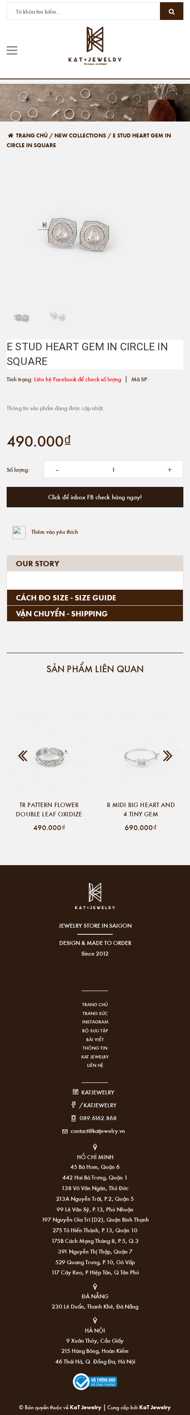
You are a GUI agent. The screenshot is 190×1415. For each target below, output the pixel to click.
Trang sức (95, 1013)
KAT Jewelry (95, 1056)
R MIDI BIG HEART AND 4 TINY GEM (141, 809)
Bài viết (95, 1039)
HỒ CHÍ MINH (95, 1156)
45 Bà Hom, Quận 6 (95, 1166)
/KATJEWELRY (98, 1104)
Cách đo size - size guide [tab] (66, 597)
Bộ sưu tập (95, 1030)
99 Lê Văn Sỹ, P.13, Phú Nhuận (95, 1209)
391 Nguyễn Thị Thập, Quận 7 (95, 1251)
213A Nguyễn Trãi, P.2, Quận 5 (95, 1198)
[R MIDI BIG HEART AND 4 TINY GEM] (141, 753)
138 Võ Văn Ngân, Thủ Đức (95, 1187)
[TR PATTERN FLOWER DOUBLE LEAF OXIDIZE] (49, 753)
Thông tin (95, 1047)
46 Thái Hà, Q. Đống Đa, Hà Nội (95, 1361)
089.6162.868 (98, 1117)
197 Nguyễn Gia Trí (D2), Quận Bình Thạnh (95, 1219)
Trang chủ (95, 1004)
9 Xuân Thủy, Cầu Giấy (95, 1340)
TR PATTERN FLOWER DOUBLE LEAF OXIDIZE (49, 809)
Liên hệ (95, 1065)
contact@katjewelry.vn (98, 1130)
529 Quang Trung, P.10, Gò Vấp (95, 1261)
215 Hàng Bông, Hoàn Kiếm (95, 1350)
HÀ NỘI (95, 1330)
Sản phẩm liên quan (95, 668)
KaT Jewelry (155, 1407)
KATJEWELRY (97, 1092)
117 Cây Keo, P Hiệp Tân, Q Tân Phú (95, 1272)
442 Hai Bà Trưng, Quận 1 (95, 1177)
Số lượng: (18, 469)
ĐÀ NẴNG (95, 1296)
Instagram (95, 1021)
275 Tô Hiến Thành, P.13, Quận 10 (95, 1230)
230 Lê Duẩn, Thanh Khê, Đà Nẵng (95, 1306)
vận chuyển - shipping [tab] (62, 613)
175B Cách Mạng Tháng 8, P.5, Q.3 (95, 1240)
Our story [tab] (37, 563)
